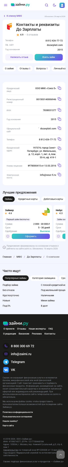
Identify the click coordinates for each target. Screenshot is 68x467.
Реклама (37, 333)
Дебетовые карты (53, 199)
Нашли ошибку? (10, 421)
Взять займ (48, 57)
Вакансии (24, 333)
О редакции (9, 333)
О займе (9, 68)
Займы (8, 199)
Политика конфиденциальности (18, 412)
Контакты (49, 333)
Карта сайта (8, 425)
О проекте (9, 328)
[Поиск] (46, 5)
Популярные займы (15, 278)
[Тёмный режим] (54, 5)
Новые (6, 300)
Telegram (18, 362)
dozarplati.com (55, 45)
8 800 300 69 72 (22, 346)
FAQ (51, 328)
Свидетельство (10, 450)
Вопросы (42, 68)
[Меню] (5, 5)
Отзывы (25, 68)
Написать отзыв (19, 57)
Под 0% (6, 305)
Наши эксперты (37, 328)
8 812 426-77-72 (54, 40)
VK (13, 370)
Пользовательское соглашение (17, 417)
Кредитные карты (28, 199)
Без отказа (9, 290)
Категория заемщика (43, 278)
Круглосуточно (11, 295)
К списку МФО (14, 16)
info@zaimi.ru (21, 354)
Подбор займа (10, 285)
